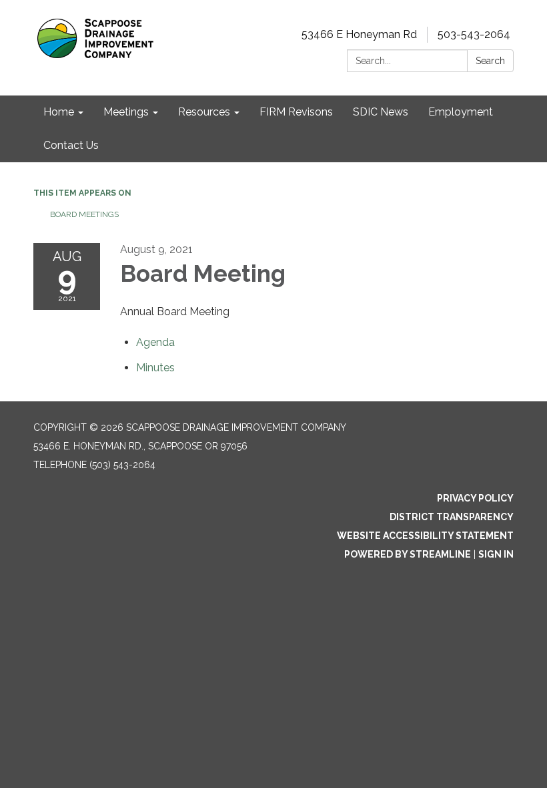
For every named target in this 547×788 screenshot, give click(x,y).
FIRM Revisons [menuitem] (296, 112)
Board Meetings (84, 214)
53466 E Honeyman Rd (359, 34)
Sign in (496, 554)
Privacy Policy (475, 498)
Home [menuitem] (58, 112)
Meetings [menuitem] (126, 112)
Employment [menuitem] (460, 112)
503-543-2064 (474, 34)
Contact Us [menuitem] (71, 145)
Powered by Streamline (407, 554)
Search (490, 60)
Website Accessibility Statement (425, 535)
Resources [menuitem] (204, 112)
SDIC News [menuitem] (380, 112)
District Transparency (452, 517)
